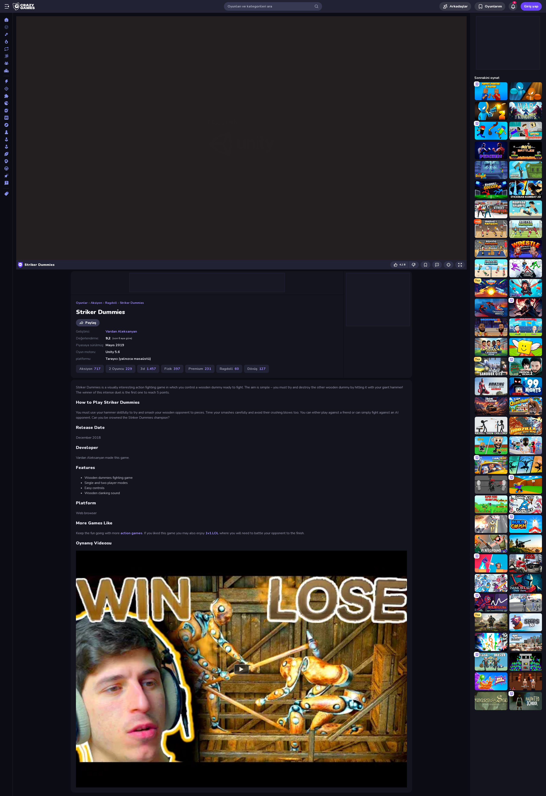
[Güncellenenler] (6, 48)
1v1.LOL (212, 533)
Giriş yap (531, 6)
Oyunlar (82, 303)
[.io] (6, 103)
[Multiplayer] (6, 63)
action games (131, 533)
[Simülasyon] (6, 146)
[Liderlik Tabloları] (6, 70)
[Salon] (6, 139)
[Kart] (6, 110)
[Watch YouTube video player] (241, 669)
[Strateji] (6, 161)
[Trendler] (6, 41)
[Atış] (6, 88)
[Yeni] (6, 34)
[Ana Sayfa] (6, 19)
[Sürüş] (6, 168)
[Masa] (6, 132)
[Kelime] (6, 117)
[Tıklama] (6, 175)
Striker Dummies (132, 303)
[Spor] (6, 154)
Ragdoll (111, 303)
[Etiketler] (6, 193)
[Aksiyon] (6, 81)
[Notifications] (513, 6)
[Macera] (6, 125)
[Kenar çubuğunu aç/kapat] (7, 6)
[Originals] (6, 56)
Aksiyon (96, 303)
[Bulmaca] (6, 96)
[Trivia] (6, 183)
